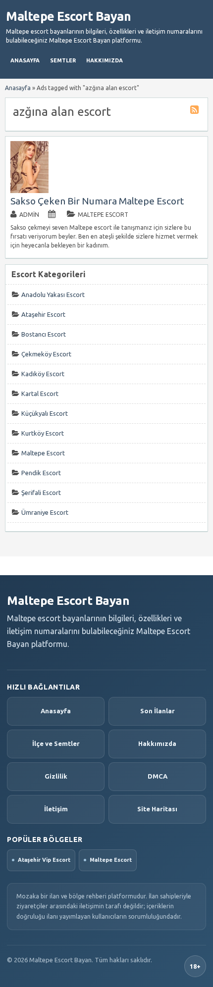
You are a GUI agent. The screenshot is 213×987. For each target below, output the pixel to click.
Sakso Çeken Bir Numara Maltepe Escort (97, 201)
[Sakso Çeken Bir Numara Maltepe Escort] (29, 191)
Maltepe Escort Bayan (68, 16)
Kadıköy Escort (42, 373)
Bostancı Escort (43, 334)
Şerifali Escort (41, 492)
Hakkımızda (104, 60)
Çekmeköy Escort (46, 353)
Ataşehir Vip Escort (44, 860)
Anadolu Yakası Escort (53, 294)
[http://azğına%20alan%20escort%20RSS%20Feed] (195, 111)
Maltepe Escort (103, 214)
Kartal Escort (39, 393)
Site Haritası (157, 808)
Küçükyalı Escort (44, 413)
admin (29, 214)
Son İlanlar (157, 710)
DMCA (157, 776)
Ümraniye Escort (44, 512)
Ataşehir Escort (43, 314)
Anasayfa (25, 60)
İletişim (56, 808)
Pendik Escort (41, 472)
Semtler (63, 60)
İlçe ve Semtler (56, 743)
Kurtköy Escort (42, 433)
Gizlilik (56, 776)
